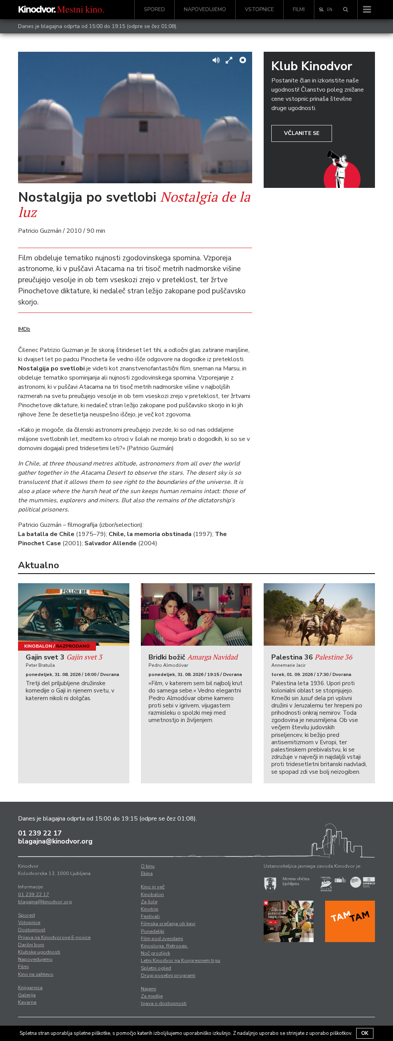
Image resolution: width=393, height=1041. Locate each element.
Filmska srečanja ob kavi (168, 923)
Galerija (27, 995)
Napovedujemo (205, 9)
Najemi (148, 988)
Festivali (150, 916)
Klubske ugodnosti (39, 952)
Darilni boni (31, 944)
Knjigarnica (30, 987)
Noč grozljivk (155, 953)
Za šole (149, 901)
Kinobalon (38, 646)
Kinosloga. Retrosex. (164, 945)
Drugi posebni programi (168, 975)
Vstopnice (259, 9)
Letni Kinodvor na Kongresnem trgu (180, 960)
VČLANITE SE (301, 133)
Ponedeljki (152, 931)
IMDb (24, 329)
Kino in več (153, 886)
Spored (154, 9)
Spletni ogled (156, 968)
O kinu (148, 866)
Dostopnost (31, 929)
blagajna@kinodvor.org (55, 841)
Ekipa (147, 873)
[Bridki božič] (196, 614)
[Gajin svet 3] (73, 614)
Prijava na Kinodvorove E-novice (54, 937)
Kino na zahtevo (35, 974)
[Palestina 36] (319, 614)
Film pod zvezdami (162, 938)
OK (364, 1033)
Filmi (299, 9)
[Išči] (345, 9)
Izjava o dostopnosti (164, 1003)
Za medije (152, 996)
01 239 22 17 (40, 833)
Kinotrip (150, 909)
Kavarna (27, 1002)
